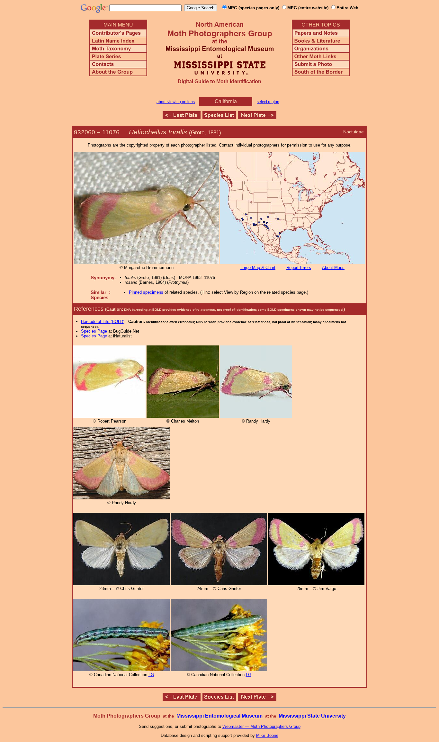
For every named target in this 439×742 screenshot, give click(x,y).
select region (268, 102)
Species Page (94, 331)
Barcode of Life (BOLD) (102, 321)
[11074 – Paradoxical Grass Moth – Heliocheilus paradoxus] (182, 117)
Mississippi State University (312, 716)
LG (151, 674)
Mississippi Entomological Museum (219, 716)
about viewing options (176, 102)
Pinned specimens (146, 292)
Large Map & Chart (257, 267)
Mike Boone (267, 735)
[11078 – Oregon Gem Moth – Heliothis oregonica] (257, 117)
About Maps (333, 267)
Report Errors (298, 267)
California (226, 101)
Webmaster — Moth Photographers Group (261, 726)
